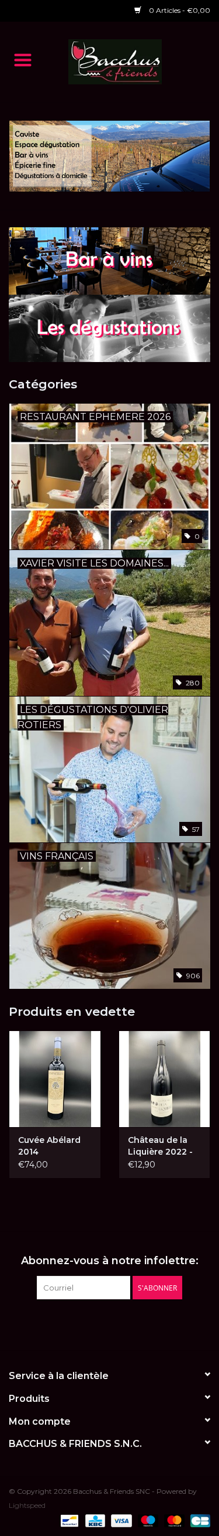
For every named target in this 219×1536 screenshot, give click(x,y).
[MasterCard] (173, 1519)
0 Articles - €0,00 (178, 10)
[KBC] (94, 1519)
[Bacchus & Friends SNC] (132, 61)
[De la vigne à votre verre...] (109, 156)
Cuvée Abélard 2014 (49, 1146)
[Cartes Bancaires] (198, 1519)
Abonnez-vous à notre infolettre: (110, 1261)
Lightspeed (27, 1505)
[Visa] (120, 1519)
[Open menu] (23, 59)
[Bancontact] (68, 1519)
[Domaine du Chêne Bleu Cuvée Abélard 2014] (55, 1078)
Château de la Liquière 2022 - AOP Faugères (160, 1146)
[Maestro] (147, 1519)
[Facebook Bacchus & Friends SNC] (99, 1323)
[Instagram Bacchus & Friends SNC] (120, 1323)
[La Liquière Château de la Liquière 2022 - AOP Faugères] (165, 1078)
